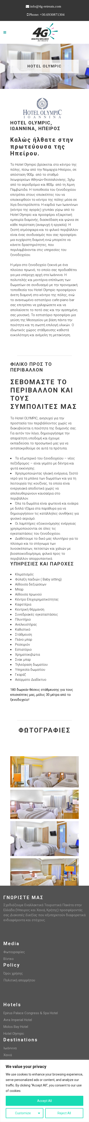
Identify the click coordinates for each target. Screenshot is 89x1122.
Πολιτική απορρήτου (19, 980)
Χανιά (7, 1055)
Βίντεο (8, 959)
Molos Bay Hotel (15, 1027)
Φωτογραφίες (14, 952)
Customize (23, 1113)
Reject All (64, 1113)
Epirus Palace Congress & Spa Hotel (30, 1013)
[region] (44, 1091)
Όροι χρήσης (13, 973)
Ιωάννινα (10, 1048)
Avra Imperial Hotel (17, 1020)
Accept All (44, 1101)
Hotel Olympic (13, 1034)
